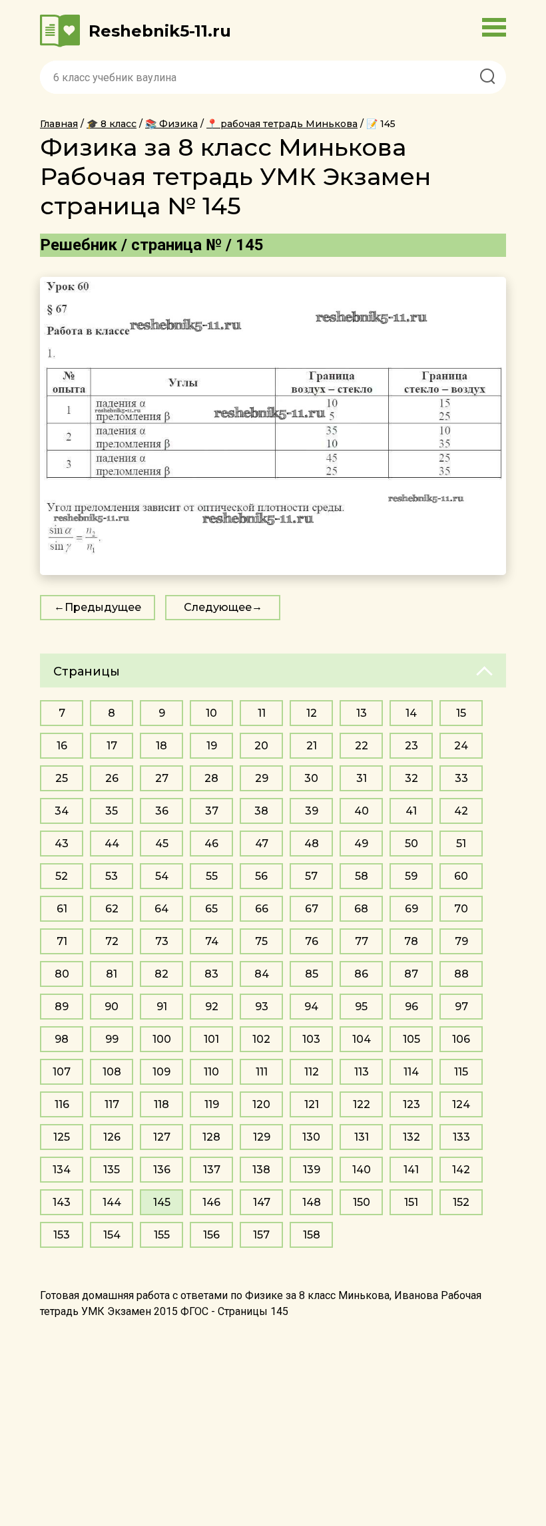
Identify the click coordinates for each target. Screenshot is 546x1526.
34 (62, 811)
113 (361, 1071)
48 (311, 843)
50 (411, 843)
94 (311, 1006)
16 (62, 745)
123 (411, 1104)
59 (411, 876)
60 (461, 876)
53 (111, 876)
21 (311, 745)
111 (262, 1071)
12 (311, 713)
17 (112, 745)
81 (111, 974)
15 (461, 713)
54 (161, 876)
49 (361, 843)
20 (261, 745)
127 (161, 1137)
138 (261, 1169)
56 (261, 876)
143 (62, 1202)
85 (311, 974)
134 (62, 1169)
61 (62, 908)
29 (261, 778)
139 (311, 1169)
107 (62, 1071)
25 (61, 778)
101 (211, 1039)
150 (361, 1202)
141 (411, 1169)
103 (311, 1039)
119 (211, 1104)
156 (211, 1235)
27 (161, 778)
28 (211, 778)
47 (261, 843)
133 (461, 1137)
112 (311, 1071)
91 (161, 1006)
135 (111, 1169)
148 (311, 1202)
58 (361, 876)
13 (361, 713)
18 (161, 745)
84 (261, 974)
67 (311, 908)
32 (411, 778)
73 (161, 941)
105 (411, 1039)
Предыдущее (103, 607)
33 (461, 778)
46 (211, 843)
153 (61, 1235)
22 (361, 745)
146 (211, 1202)
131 (361, 1137)
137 (211, 1169)
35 (111, 811)
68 (361, 908)
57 (311, 876)
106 (461, 1039)
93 (261, 1006)
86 (361, 974)
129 (261, 1137)
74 (211, 941)
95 (361, 1006)
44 (112, 843)
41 (411, 811)
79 (461, 941)
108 (112, 1071)
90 (112, 1006)
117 (112, 1104)
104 (361, 1039)
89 (62, 1006)
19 (211, 745)
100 (161, 1039)
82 (161, 974)
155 (162, 1235)
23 (411, 745)
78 (411, 941)
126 (112, 1137)
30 (311, 778)
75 (261, 941)
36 (161, 811)
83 (211, 974)
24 (461, 745)
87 (411, 974)
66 (261, 908)
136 (161, 1169)
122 (361, 1104)
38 (261, 811)
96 (411, 1006)
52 (61, 876)
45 (161, 843)
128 (211, 1137)
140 (361, 1169)
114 (411, 1071)
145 (161, 1202)
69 (411, 908)
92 (211, 1006)
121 (311, 1104)
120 (261, 1104)
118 (161, 1104)
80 (62, 974)
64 (161, 908)
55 (212, 876)
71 (62, 941)
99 (112, 1039)
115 (461, 1071)
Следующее (218, 607)
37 (211, 811)
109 (161, 1071)
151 (411, 1202)
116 (62, 1104)
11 (262, 713)
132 (411, 1137)
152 (461, 1202)
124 (461, 1104)
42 (461, 811)
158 (311, 1235)
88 (461, 974)
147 (261, 1202)
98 (62, 1039)
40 (361, 811)
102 (261, 1039)
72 (112, 941)
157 (261, 1235)
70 (461, 908)
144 (112, 1202)
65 (211, 908)
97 (461, 1006)
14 (411, 713)
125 (61, 1137)
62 (112, 908)
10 (211, 713)
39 (311, 811)
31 (361, 778)
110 (211, 1071)
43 (62, 843)
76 (311, 941)
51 (461, 843)
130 (311, 1137)
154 (112, 1235)
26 (112, 778)
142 (461, 1169)
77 (361, 941)
